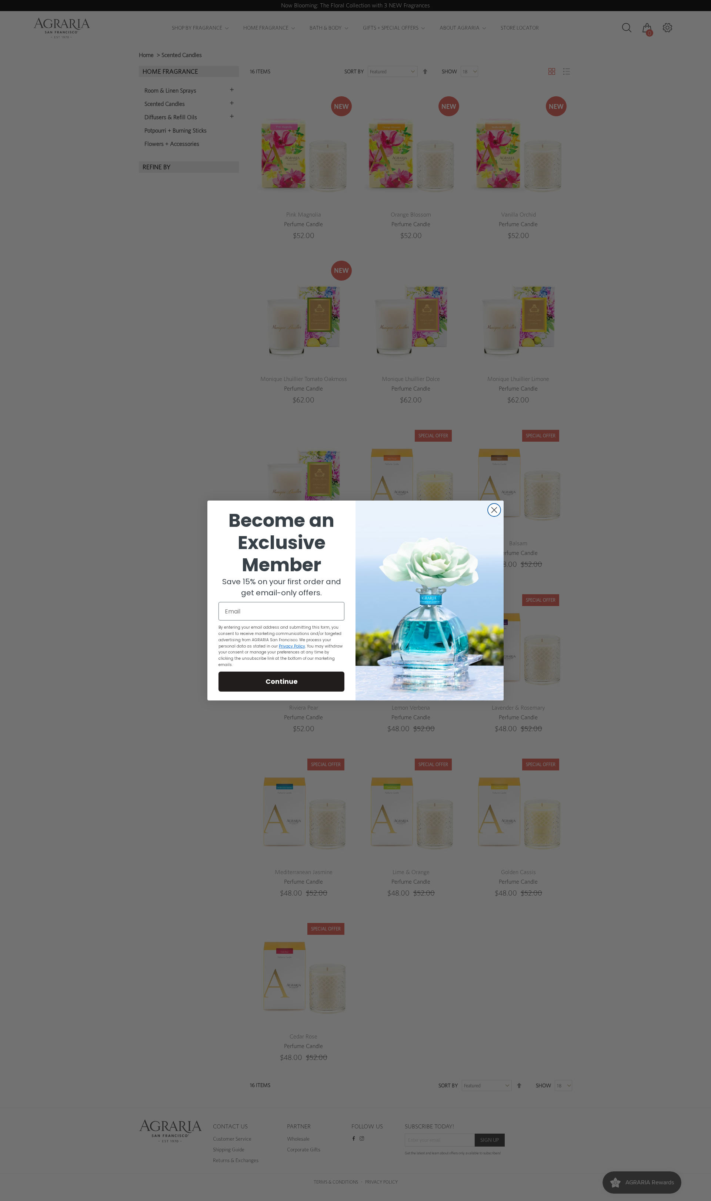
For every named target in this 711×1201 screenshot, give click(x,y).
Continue (282, 681)
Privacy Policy (292, 646)
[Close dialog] (494, 510)
